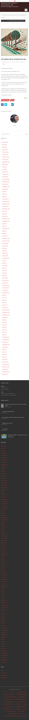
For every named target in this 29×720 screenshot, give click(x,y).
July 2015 (4, 329)
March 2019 (5, 265)
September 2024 (6, 186)
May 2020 (4, 248)
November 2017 (5, 287)
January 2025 (5, 176)
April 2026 (4, 147)
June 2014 (4, 352)
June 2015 (4, 332)
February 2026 (5, 152)
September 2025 (6, 162)
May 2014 (4, 354)
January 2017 (5, 307)
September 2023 (6, 208)
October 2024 (5, 184)
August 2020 (5, 245)
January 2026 (5, 154)
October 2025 (5, 159)
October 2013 (5, 369)
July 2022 (4, 223)
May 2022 (4, 226)
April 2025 (4, 169)
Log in (2, 670)
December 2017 (5, 285)
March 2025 (5, 171)
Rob (14, 125)
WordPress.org (4, 677)
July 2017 (4, 295)
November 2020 (5, 241)
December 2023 (5, 201)
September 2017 (6, 292)
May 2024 (4, 194)
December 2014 (5, 337)
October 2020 (5, 243)
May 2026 (4, 144)
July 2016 (4, 320)
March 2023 (5, 216)
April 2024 (4, 196)
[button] (26, 10)
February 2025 (5, 174)
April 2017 (4, 302)
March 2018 (5, 278)
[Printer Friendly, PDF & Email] (26, 98)
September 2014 (6, 344)
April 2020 (4, 250)
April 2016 (4, 327)
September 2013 (6, 371)
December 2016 (5, 310)
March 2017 (5, 305)
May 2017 (4, 300)
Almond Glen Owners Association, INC (9, 4)
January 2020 (5, 255)
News (24, 62)
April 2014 (4, 357)
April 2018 (4, 275)
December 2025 (5, 157)
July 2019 (4, 260)
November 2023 (5, 204)
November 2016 (5, 312)
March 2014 (5, 359)
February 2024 (5, 199)
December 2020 (5, 238)
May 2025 (4, 167)
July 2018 (4, 268)
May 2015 (4, 334)
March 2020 (5, 253)
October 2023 (5, 206)
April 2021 (4, 233)
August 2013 (5, 374)
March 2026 (5, 149)
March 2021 (5, 236)
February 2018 (5, 280)
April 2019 (4, 263)
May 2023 (4, 213)
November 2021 (5, 228)
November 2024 (5, 181)
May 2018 (4, 273)
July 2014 (4, 349)
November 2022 (5, 218)
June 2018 (4, 270)
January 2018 (5, 283)
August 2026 (5, 142)
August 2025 (5, 164)
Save (9, 105)
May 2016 (4, 324)
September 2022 (6, 221)
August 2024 (5, 189)
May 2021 (4, 231)
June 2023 (4, 211)
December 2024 (5, 179)
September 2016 (6, 315)
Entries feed (3, 673)
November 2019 (5, 258)
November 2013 (5, 366)
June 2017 (4, 297)
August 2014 (5, 347)
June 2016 (4, 322)
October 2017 (5, 290)
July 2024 (4, 191)
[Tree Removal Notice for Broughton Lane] (14, 42)
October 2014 (5, 342)
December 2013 (5, 364)
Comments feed (4, 675)
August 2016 (5, 317)
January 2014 (5, 362)
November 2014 (5, 339)
